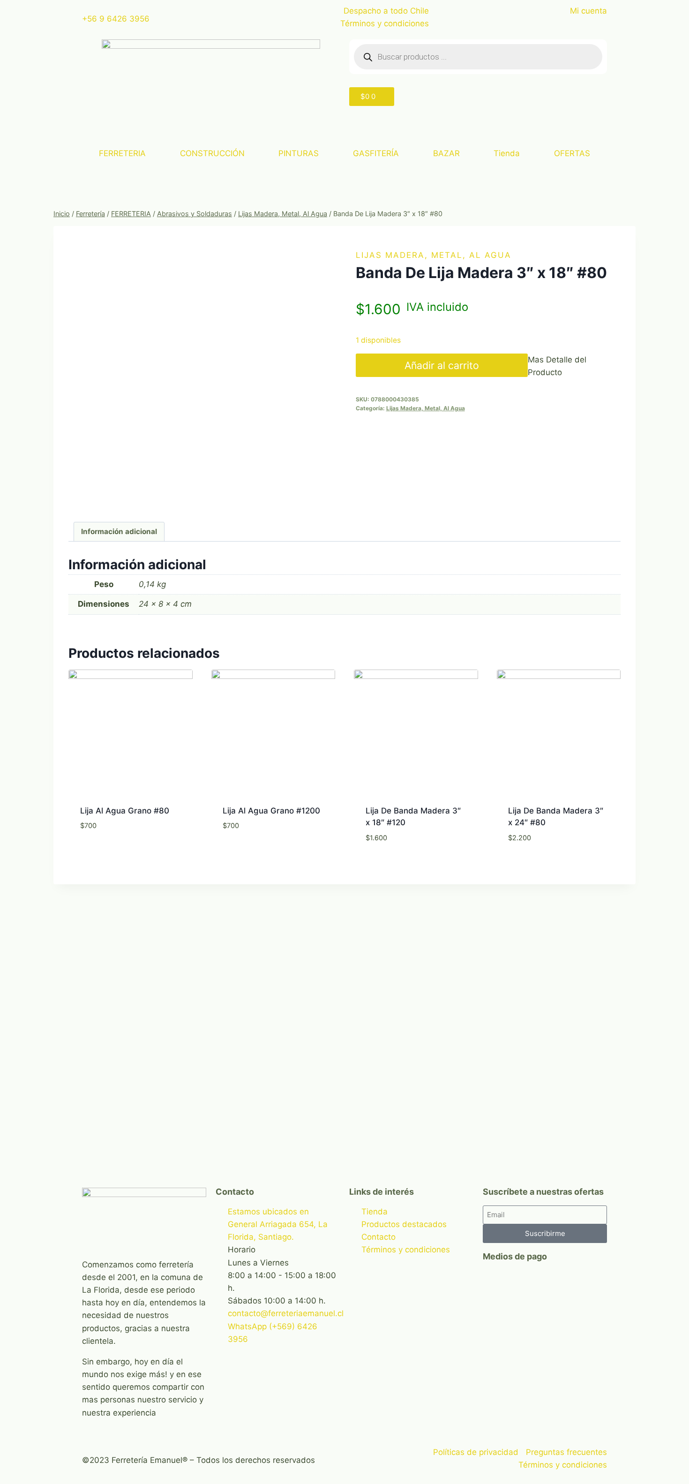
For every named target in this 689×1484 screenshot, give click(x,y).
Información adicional (119, 531)
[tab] (119, 532)
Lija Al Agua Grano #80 (124, 810)
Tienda (507, 153)
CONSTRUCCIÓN (212, 153)
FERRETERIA (122, 153)
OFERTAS (572, 153)
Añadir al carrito (441, 365)
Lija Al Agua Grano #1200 (271, 810)
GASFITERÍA (376, 153)
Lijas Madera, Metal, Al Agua (433, 255)
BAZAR (446, 153)
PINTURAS (298, 153)
